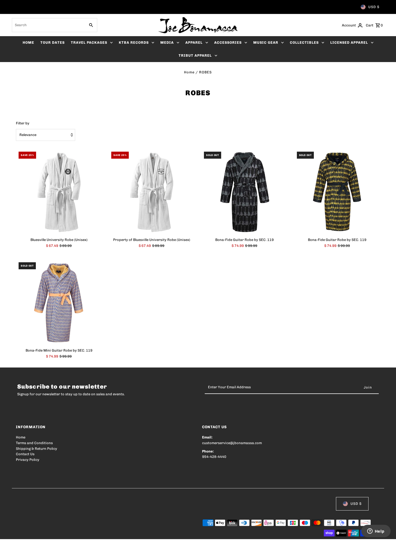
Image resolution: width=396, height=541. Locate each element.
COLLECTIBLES (304, 42)
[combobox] (48, 25)
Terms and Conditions (34, 443)
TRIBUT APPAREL (195, 55)
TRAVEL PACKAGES (89, 42)
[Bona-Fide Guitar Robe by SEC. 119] (244, 192)
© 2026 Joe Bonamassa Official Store (47, 533)
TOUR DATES (52, 42)
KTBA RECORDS (134, 42)
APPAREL (194, 42)
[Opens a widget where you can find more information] (376, 531)
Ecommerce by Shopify (115, 533)
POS (84, 533)
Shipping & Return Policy (36, 449)
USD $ (373, 7)
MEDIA (167, 42)
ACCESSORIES (228, 42)
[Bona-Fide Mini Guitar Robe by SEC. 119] (59, 303)
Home (189, 72)
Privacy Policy (27, 460)
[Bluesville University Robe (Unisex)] (59, 192)
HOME (28, 42)
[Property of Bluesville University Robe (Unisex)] (151, 192)
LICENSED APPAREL (349, 42)
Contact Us (25, 454)
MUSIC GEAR (265, 42)
